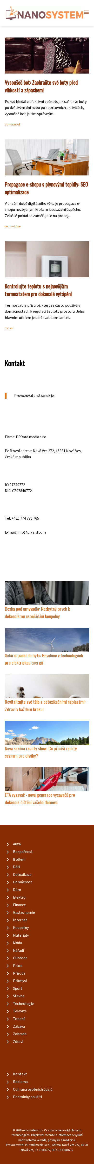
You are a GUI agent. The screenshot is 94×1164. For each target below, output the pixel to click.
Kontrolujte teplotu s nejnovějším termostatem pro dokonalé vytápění (38, 290)
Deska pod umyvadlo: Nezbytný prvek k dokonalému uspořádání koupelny (37, 612)
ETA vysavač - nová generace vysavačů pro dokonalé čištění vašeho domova (40, 798)
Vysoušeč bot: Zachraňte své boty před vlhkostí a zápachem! (41, 86)
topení (9, 328)
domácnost (12, 124)
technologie (12, 226)
